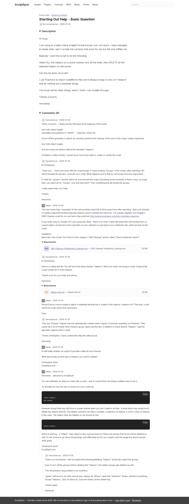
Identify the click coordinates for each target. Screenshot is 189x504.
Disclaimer (136, 500)
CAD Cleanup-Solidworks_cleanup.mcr (69, 248)
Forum (86, 4)
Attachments (50, 242)
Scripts (37, 4)
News (77, 4)
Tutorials (59, 4)
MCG (68, 4)
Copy (145, 394)
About (95, 4)
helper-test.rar (58, 292)
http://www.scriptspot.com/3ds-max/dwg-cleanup (114, 216)
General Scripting (59, 15)
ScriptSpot (22, 4)
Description (49, 31)
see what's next (122, 500)
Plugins (47, 4)
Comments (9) (50, 113)
